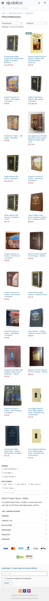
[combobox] (24, 7)
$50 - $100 (35, 484)
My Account (7, 525)
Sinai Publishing (11, 469)
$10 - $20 (8, 484)
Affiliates (6, 534)
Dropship (5, 539)
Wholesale (6, 530)
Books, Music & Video (15, 13)
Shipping (5, 516)
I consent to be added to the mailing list (18, 578)
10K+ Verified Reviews (11, 511)
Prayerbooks (29, 13)
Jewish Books (10, 476)
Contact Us (7, 521)
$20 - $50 (22, 484)
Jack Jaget (8, 473)
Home (3, 13)
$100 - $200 (9, 488)
